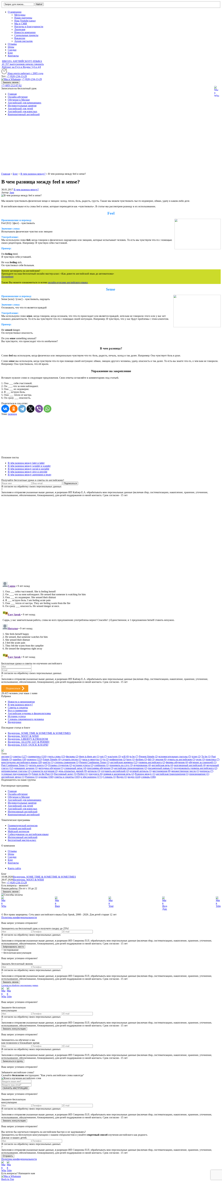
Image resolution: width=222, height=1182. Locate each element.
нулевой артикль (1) (141, 771)
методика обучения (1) (51, 768)
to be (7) (134, 756)
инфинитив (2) (117, 759)
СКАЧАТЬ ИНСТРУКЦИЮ (15, 1088)
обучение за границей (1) (202, 762)
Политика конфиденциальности (19, 917)
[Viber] (39, 409)
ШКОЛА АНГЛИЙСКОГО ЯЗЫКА (22, 61)
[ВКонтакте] (5, 409)
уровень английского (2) (151, 762)
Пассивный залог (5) (65, 774)
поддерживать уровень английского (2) (195, 768)
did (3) (151, 759)
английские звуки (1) (13, 777)
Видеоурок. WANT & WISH (23, 736)
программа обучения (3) (100, 768)
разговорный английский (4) (190, 765)
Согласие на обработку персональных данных (19, 985)
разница (12, 414)
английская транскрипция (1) (172, 774)
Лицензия (19, 29)
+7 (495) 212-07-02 (11, 85)
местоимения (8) (161, 771)
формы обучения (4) (177, 762)
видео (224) (134, 777)
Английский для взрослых (22, 111)
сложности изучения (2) (44, 771)
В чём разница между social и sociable (28, 468)
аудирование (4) (142, 765)
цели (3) (200, 759)
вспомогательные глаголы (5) (174, 756)
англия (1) (6, 756)
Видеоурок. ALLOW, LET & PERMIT (29, 742)
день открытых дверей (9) (72, 771)
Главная (12, 94)
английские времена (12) (124, 762)
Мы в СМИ (20, 23)
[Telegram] (22, 409)
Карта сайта (14, 868)
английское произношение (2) (130, 768)
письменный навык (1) (160, 768)
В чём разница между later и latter (26, 463)
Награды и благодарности (28, 26)
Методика (19, 14)
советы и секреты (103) (67, 777)
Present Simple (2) (148, 756)
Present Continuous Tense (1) (94, 762)
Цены (11, 47)
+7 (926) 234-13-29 (17, 76)
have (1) (130, 759)
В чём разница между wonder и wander (29, 466)
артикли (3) (94, 771)
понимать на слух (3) (121, 765)
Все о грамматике (17, 710)
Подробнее (7, 276)
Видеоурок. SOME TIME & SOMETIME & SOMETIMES (39, 733)
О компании (14, 12)
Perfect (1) (82, 774)
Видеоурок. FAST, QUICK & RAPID (28, 744)
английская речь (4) (162, 765)
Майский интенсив (18, 831)
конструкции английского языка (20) (21, 762)
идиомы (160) (46, 777)
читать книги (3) (38, 765)
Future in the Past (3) (42, 774)
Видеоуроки (14, 722)
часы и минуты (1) (92, 759)
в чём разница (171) (91, 777)
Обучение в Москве (19, 99)
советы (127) (20, 756)
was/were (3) (114, 756)
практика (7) (212, 759)
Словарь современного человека (26, 719)
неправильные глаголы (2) (16, 771)
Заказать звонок (11, 82)
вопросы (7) (206, 771)
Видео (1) (122, 777)
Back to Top (7, 1179)
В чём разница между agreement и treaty (29, 474)
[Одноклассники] (14, 409)
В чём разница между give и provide (27, 471)
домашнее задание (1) (26, 768)
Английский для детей (20, 108)
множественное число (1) (185, 771)
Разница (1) (31, 777)
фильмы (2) (72, 756)
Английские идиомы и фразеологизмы (29, 713)
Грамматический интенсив (23, 825)
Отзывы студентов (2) (60, 765)
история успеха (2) (83, 765)
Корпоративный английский (24, 114)
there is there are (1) (89, 756)
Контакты (13, 55)
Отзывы (12, 44)
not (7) (103, 756)
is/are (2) (196, 756)
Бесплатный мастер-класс (22, 840)
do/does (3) (141, 759)
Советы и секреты (18, 707)
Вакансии (19, 38)
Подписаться (13, 688)
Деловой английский (19, 828)
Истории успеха (17, 716)
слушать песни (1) (71, 759)
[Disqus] (111, 537)
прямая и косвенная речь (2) (118, 774)
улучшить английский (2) (115, 771)
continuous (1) (101, 765)
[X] (30, 409)
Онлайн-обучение (18, 96)
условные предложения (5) (16, 774)
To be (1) (206, 756)
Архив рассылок (23, 41)
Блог (10, 52)
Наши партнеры (23, 17)
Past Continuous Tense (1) (14, 765)
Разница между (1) (145, 774)
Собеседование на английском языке (28, 834)
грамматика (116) (37, 756)
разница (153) (34, 759)
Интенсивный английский (22, 811)
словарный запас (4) (75, 768)
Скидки (12, 49)
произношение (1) (199, 774)
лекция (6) (161, 759)
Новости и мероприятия (21, 701)
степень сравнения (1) (66, 762)
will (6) (125, 756)
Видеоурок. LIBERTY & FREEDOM (28, 739)
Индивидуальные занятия (22, 105)
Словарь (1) (109, 777)
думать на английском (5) (181, 759)
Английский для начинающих (24, 102)
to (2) (106, 759)
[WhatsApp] (47, 409)
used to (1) (48, 762)
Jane (12, 192)
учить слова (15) (56, 756)
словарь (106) (148, 777)
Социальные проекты (26, 35)
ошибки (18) (19, 759)
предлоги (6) (96, 774)
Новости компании (25, 32)
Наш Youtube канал (25, 20)
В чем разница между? (26, 189)
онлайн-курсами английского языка (68, 282)
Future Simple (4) (52, 759)
